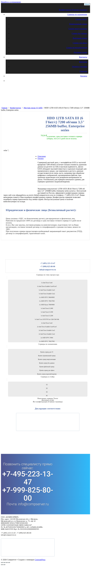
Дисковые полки (80, 52)
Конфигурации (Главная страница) (73, 10)
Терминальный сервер (78, 24)
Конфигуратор (15, 108)
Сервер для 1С (81, 19)
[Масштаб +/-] (2, 562)
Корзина (83, 76)
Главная (4, 108)
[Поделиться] (7, 562)
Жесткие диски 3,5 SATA (33, 108)
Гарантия (83, 71)
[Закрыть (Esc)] (9, 562)
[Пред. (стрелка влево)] (2, 564)
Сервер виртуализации (77, 29)
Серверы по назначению (77, 14)
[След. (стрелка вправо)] (4, 564)
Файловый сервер (80, 38)
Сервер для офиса (80, 43)
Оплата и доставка (79, 67)
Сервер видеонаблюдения (76, 48)
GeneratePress (40, 560)
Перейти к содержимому (11, 2)
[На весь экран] (4, 562)
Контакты (83, 57)
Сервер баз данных (79, 33)
